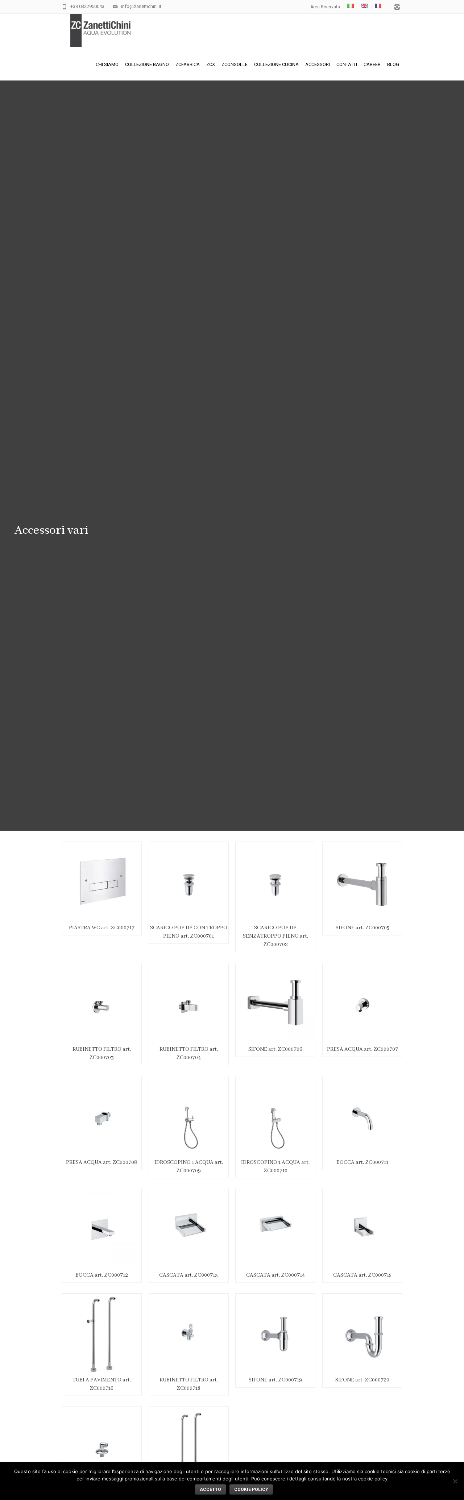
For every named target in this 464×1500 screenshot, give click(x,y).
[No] (455, 1481)
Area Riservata (325, 6)
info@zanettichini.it (141, 6)
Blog (393, 64)
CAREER (372, 64)
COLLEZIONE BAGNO (147, 64)
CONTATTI (346, 64)
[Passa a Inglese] (364, 6)
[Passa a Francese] (378, 6)
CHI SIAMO (107, 64)
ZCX (210, 64)
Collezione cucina (276, 64)
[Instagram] (397, 7)
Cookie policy (251, 1489)
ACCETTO (210, 1489)
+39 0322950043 (87, 6)
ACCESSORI (317, 64)
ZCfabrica (187, 64)
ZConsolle (234, 64)
